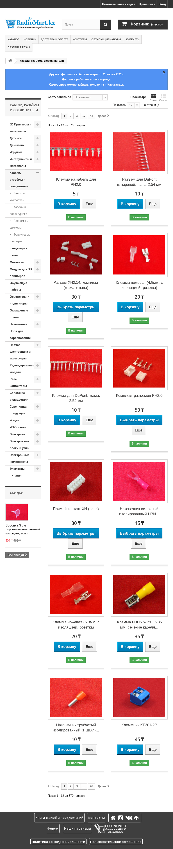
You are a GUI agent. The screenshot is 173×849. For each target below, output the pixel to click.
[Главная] (114, 817)
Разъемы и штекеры (19, 224)
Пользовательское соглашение (115, 842)
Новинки (30, 39)
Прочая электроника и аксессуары (20, 351)
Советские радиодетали (19, 396)
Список (163, 100)
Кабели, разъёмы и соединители (19, 179)
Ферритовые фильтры (20, 238)
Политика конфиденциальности (58, 842)
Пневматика (18, 324)
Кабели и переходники (18, 210)
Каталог (13, 39)
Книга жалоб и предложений (59, 817)
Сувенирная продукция (18, 410)
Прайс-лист (147, 4)
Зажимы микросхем (17, 197)
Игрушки (16, 152)
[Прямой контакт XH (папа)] (76, 481)
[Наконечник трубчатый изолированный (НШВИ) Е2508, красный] (76, 697)
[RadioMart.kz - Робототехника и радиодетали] (30, 23)
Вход (162, 4)
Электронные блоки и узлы (19, 445)
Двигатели (17, 145)
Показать (119, 105)
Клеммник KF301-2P (139, 725)
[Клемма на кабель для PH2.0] (76, 152)
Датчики (16, 138)
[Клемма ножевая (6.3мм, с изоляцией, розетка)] (76, 594)
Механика (17, 262)
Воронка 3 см (15, 525)
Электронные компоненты (19, 458)
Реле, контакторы (18, 382)
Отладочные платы (19, 314)
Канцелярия (18, 248)
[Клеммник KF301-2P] (139, 697)
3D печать (132, 39)
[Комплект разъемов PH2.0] (139, 368)
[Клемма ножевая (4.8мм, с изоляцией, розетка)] (139, 255)
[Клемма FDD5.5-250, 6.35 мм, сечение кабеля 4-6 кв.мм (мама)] (139, 594)
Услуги (14, 420)
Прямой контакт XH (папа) (76, 509)
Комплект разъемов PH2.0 (139, 395)
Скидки (16, 492)
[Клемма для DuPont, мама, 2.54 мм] (76, 368)
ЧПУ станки (18, 427)
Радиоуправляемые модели (24, 369)
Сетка (153, 100)
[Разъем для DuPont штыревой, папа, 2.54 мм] (139, 152)
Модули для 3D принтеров (21, 273)
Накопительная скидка (118, 4)
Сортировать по (59, 97)
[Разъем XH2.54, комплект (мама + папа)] (76, 255)
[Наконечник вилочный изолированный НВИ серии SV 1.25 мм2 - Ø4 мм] (139, 481)
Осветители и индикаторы (19, 300)
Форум (52, 828)
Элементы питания (17, 472)
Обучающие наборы (106, 39)
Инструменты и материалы (21, 162)
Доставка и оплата (54, 39)
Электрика (17, 434)
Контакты (80, 39)
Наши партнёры (77, 828)
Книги (14, 255)
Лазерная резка (19, 47)
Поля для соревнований (20, 334)
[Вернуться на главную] (10, 61)
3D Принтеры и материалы (21, 128)
